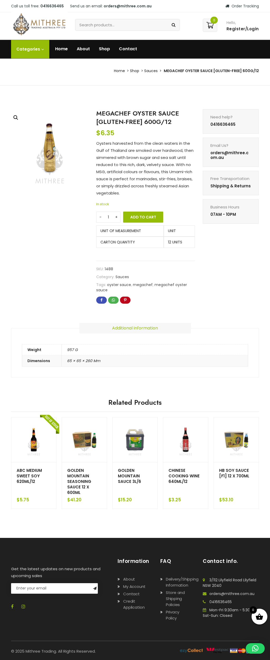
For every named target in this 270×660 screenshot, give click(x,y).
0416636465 (220, 601)
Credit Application (134, 604)
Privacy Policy (172, 615)
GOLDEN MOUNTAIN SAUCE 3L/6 (129, 476)
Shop (104, 49)
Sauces (151, 70)
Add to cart (143, 217)
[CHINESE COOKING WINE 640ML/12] (185, 440)
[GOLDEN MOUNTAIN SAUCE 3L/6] (135, 440)
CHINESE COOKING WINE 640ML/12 (184, 476)
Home (61, 49)
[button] (16, 117)
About (83, 49)
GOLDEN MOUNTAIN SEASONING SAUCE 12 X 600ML (79, 481)
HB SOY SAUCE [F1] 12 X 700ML (234, 473)
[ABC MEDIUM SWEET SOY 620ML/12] (34, 440)
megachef (143, 284)
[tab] (135, 328)
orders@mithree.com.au (231, 593)
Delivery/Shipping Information (182, 582)
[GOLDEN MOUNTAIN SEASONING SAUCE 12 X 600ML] (84, 440)
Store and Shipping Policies (175, 598)
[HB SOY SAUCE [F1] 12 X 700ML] (236, 440)
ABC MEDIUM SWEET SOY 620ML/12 (29, 476)
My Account (134, 586)
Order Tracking (244, 6)
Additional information (135, 328)
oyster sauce (119, 284)
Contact (128, 49)
